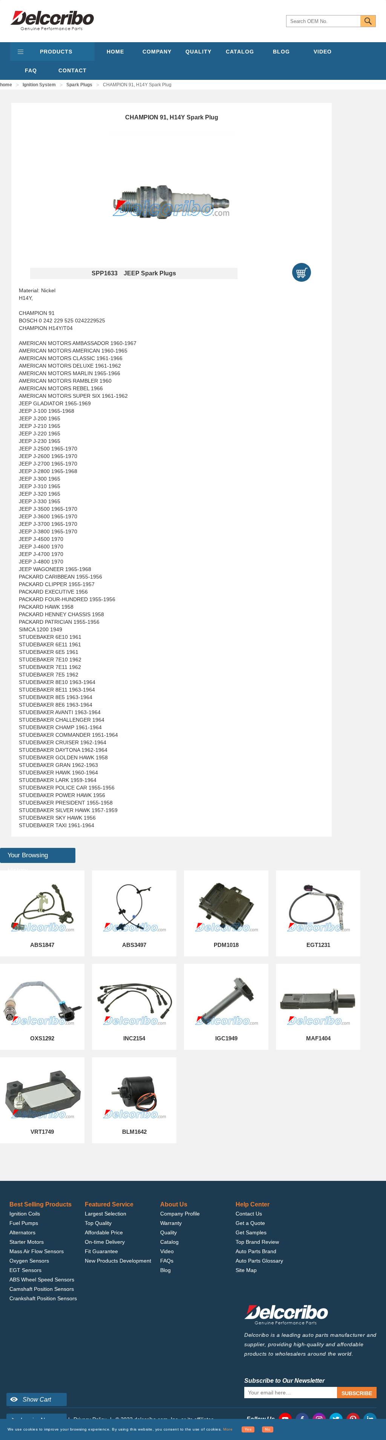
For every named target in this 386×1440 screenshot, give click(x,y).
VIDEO (323, 52)
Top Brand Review (257, 1242)
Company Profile (180, 1214)
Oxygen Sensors (29, 1261)
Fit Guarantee (101, 1251)
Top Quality (98, 1223)
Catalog (169, 1242)
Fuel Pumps (23, 1223)
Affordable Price (104, 1232)
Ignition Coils (24, 1214)
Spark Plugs (79, 84)
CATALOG (240, 52)
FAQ (31, 70)
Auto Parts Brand (256, 1251)
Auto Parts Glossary (259, 1261)
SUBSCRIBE (357, 1393)
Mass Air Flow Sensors (36, 1251)
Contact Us (249, 1214)
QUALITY (198, 52)
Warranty (171, 1223)
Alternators (22, 1232)
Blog (165, 1270)
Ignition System (39, 84)
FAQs (166, 1261)
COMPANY (157, 52)
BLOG (281, 52)
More (228, 1429)
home (6, 84)
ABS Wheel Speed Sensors (41, 1280)
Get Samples (251, 1232)
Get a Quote (250, 1223)
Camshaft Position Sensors (41, 1289)
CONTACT (72, 70)
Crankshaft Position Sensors (43, 1298)
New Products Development (118, 1261)
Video (167, 1251)
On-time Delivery (105, 1242)
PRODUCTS (56, 52)
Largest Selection (105, 1214)
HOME (115, 52)
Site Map (246, 1270)
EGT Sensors (25, 1270)
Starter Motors (26, 1242)
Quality (168, 1232)
